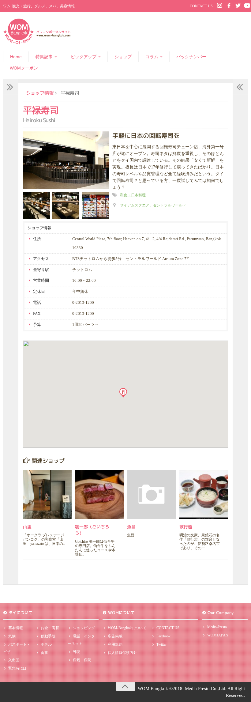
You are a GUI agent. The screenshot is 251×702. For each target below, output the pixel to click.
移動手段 (48, 636)
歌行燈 (185, 527)
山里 (27, 527)
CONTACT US (201, 6)
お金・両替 (50, 628)
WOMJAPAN (217, 635)
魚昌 (131, 527)
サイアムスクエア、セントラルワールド (153, 205)
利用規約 (115, 644)
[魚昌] (151, 494)
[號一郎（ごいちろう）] (99, 494)
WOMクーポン (24, 68)
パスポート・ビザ (16, 648)
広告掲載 (115, 636)
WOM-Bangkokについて (127, 628)
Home (16, 56)
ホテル (46, 644)
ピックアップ (83, 56)
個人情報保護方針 (122, 653)
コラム (151, 56)
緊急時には (17, 668)
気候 (12, 636)
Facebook (163, 636)
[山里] (47, 494)
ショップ (123, 56)
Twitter (161, 644)
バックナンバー (191, 56)
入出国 (13, 660)
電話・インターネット (81, 640)
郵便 (76, 652)
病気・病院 (82, 660)
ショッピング (84, 628)
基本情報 (15, 628)
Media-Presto (217, 627)
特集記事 (44, 56)
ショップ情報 (40, 92)
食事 (44, 653)
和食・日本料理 (133, 195)
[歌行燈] (203, 494)
